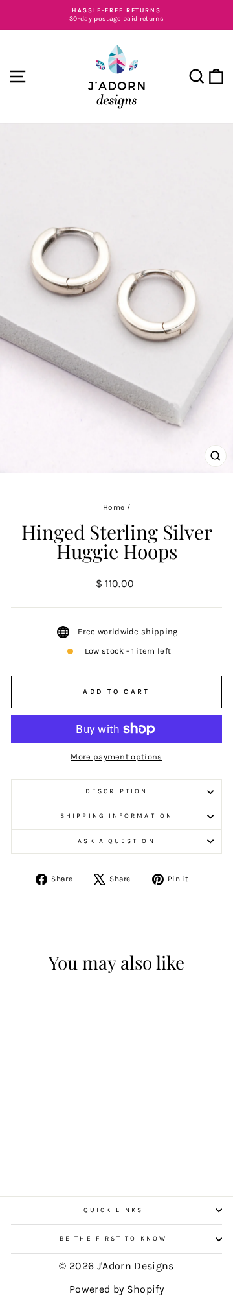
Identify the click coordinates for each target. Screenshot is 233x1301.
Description (116, 791)
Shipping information (116, 816)
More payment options (116, 756)
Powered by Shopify (116, 1289)
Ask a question (116, 841)
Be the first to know (113, 1239)
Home (113, 507)
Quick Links (113, 1210)
